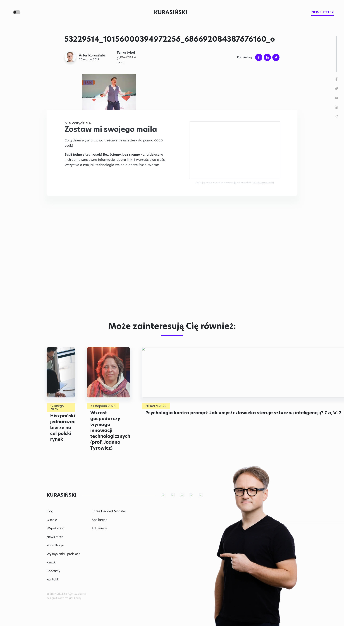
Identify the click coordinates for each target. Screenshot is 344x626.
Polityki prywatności (263, 182)
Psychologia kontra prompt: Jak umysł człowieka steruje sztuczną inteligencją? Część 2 (243, 412)
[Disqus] (172, 263)
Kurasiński (170, 12)
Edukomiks (100, 528)
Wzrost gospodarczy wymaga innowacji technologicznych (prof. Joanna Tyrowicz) (110, 430)
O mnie (52, 520)
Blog (50, 511)
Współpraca (55, 528)
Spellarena (100, 520)
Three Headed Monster (109, 511)
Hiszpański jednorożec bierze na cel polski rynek (62, 427)
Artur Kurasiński (92, 55)
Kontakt (52, 579)
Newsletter (55, 537)
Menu (8, 12)
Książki (51, 562)
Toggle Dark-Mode (16, 12)
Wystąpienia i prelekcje (63, 554)
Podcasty (53, 571)
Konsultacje (55, 545)
